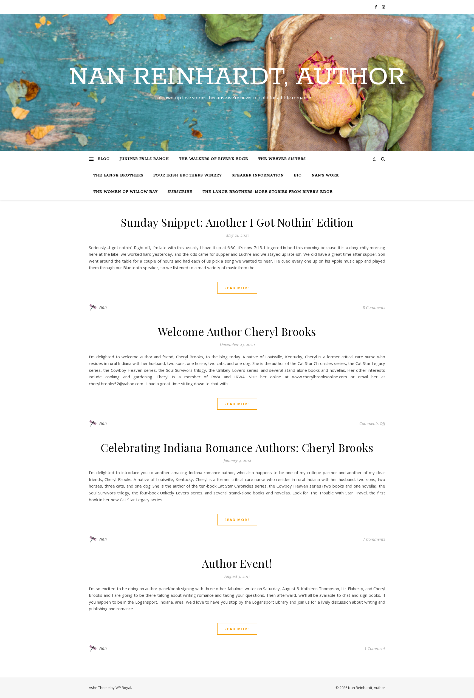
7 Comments (374, 539)
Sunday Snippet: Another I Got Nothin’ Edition (237, 222)
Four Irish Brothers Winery (187, 175)
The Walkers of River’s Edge (213, 159)
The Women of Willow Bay (125, 192)
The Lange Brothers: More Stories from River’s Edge (267, 192)
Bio (298, 175)
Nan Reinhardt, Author (237, 77)
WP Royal (123, 687)
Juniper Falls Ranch (144, 159)
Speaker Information (258, 175)
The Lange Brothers (118, 175)
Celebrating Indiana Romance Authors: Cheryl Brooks (237, 447)
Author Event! (237, 563)
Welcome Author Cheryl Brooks (237, 331)
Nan (103, 307)
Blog (104, 159)
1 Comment (374, 648)
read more (237, 287)
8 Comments (374, 307)
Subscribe (180, 192)
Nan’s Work (325, 175)
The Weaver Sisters (282, 159)
